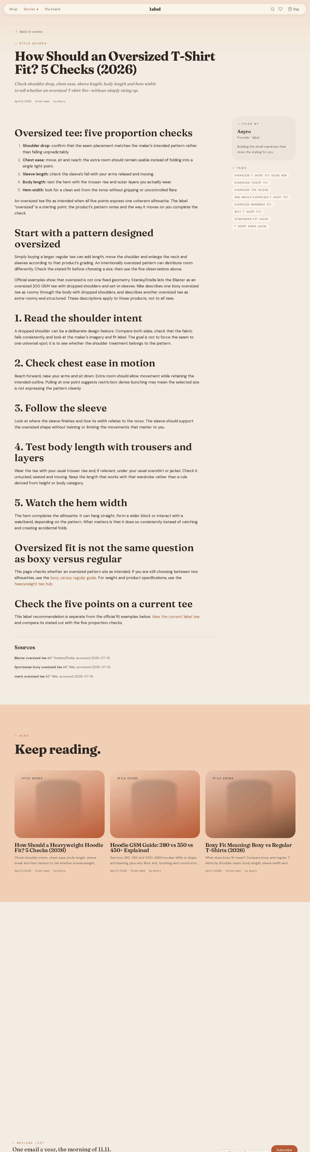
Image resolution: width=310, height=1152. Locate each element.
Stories (29, 9)
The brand (52, 9)
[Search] (273, 9)
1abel (155, 9)
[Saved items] (280, 9)
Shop (13, 9)
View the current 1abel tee (175, 616)
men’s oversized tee (30, 676)
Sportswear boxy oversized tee (38, 667)
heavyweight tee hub (33, 583)
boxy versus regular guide (73, 577)
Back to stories (31, 32)
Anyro (244, 131)
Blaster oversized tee (31, 658)
